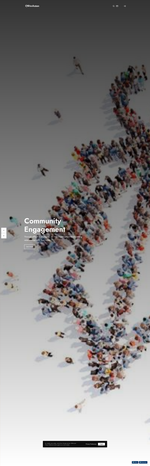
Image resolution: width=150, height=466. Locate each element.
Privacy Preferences (91, 444)
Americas (144, 462)
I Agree (101, 444)
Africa (136, 462)
